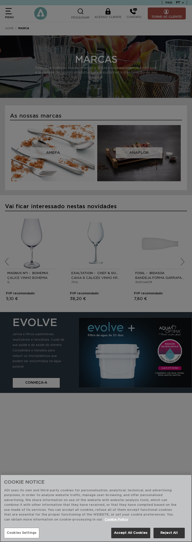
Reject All (169, 533)
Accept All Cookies (131, 533)
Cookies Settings (21, 533)
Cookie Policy (116, 519)
